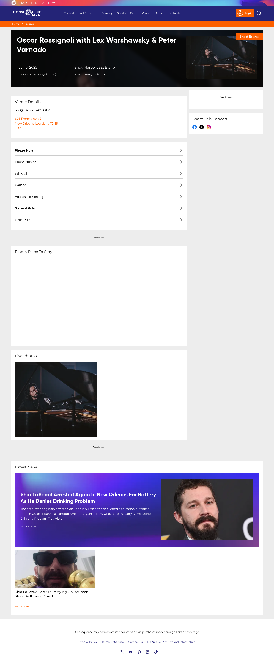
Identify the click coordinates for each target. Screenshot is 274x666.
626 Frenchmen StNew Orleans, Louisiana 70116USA (36, 123)
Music (23, 2)
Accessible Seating (29, 197)
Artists (160, 13)
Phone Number (26, 162)
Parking (20, 185)
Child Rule (22, 220)
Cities (133, 13)
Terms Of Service (113, 642)
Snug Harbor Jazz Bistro (95, 67)
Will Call (21, 174)
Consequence (14, 3)
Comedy (107, 13)
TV (42, 2)
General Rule (25, 208)
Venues (146, 13)
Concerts (69, 13)
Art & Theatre (88, 13)
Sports (121, 13)
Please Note (24, 150)
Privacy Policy (88, 642)
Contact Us (135, 642)
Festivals (174, 13)
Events (30, 23)
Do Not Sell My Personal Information (171, 642)
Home (15, 23)
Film (34, 2)
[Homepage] (29, 13)
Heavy (51, 2)
